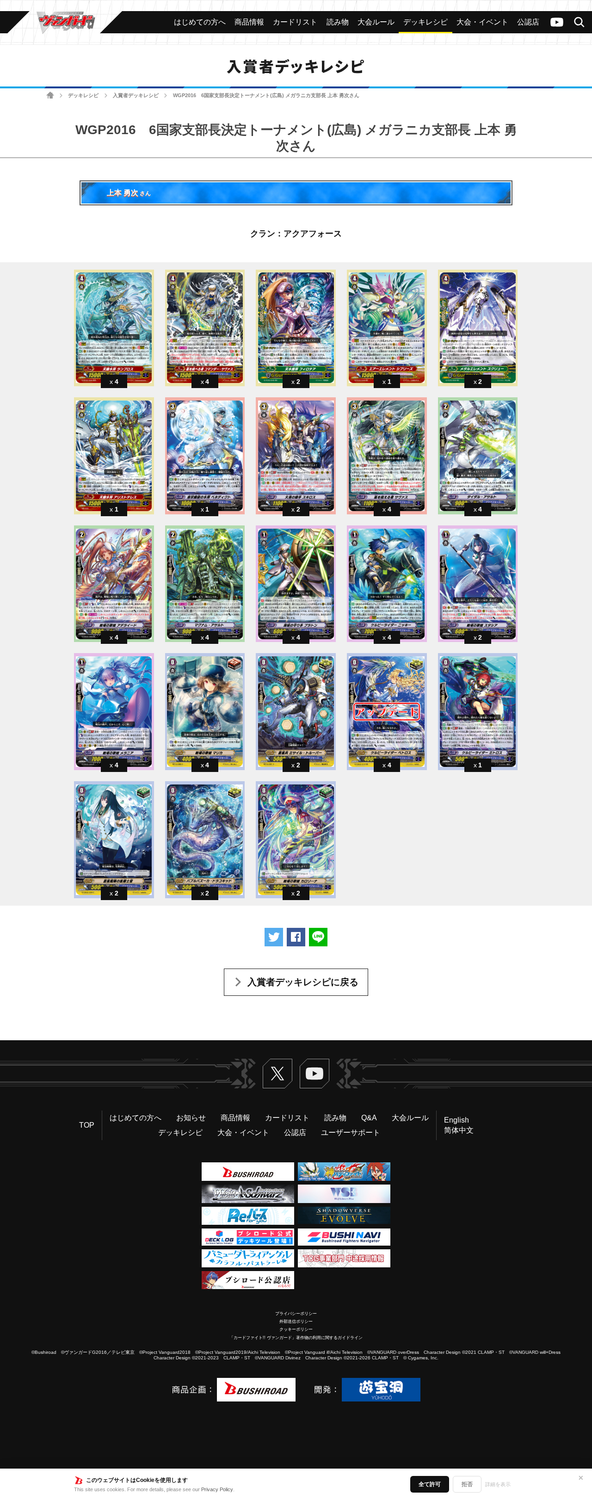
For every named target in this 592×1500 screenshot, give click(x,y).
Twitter (277, 1073)
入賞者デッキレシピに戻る (302, 982)
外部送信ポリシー (296, 1321)
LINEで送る (318, 937)
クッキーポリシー (296, 1329)
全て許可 (430, 1484)
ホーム (50, 95)
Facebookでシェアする (296, 937)
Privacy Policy (217, 1489)
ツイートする (274, 937)
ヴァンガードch (557, 22)
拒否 (467, 1484)
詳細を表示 (498, 1484)
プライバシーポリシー (296, 1313)
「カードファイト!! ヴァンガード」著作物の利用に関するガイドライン (296, 1337)
